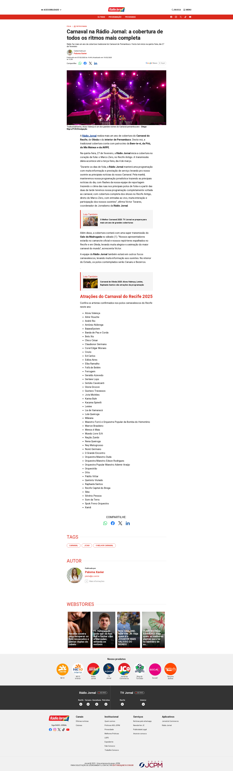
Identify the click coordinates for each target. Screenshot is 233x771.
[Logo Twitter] (90, 63)
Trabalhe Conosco (112, 750)
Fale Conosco (110, 746)
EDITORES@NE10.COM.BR (122, 765)
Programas (130, 17)
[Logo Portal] (116, 10)
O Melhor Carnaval (104, 545)
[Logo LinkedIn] (95, 63)
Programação (115, 17)
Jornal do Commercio (170, 721)
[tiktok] (185, 17)
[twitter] (181, 17)
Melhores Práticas (112, 734)
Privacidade (109, 729)
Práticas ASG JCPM (112, 725)
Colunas (79, 725)
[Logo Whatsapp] (80, 63)
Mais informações (96, 581)
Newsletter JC (138, 725)
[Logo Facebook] (85, 63)
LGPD (107, 738)
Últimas (101, 17)
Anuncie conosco (140, 734)
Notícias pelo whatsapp (142, 721)
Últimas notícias (82, 721)
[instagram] (176, 17)
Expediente (109, 742)
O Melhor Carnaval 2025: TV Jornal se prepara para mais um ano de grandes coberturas (123, 221)
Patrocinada (80, 26)
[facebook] (171, 17)
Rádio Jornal (167, 725)
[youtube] (190, 17)
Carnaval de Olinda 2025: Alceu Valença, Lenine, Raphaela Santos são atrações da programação (122, 283)
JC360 (86, 545)
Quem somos (110, 721)
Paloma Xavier (80, 53)
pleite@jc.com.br (92, 576)
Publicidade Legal (140, 729)
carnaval (73, 545)
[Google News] (156, 63)
